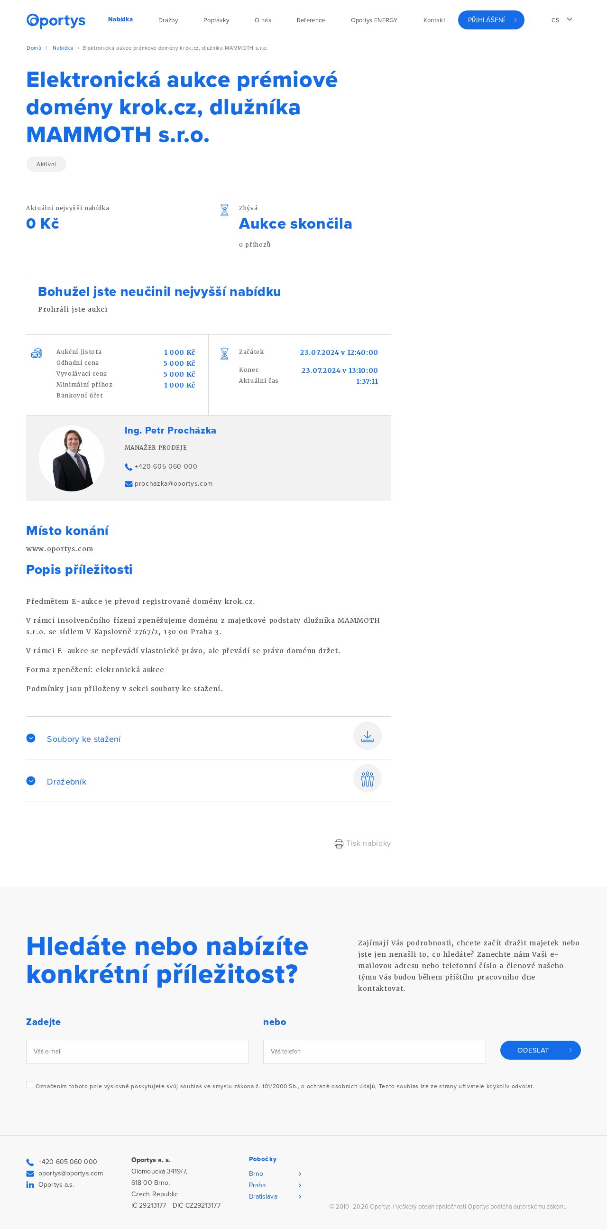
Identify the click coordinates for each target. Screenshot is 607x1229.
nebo (275, 1022)
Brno (256, 1174)
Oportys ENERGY (374, 20)
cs (556, 20)
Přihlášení (486, 20)
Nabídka (63, 48)
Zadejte (43, 1022)
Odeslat (533, 1050)
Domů (34, 48)
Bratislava (263, 1196)
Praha (257, 1185)
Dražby (168, 20)
